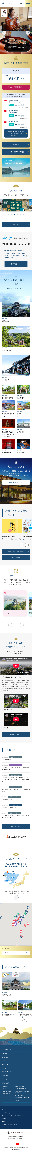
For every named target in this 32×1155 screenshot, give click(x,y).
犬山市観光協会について (8, 1113)
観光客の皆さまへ (16, 264)
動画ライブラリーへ (16, 734)
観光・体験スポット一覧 (16, 551)
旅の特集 (4, 1053)
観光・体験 (5, 1057)
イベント (4, 1061)
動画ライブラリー (7, 1093)
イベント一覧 (16, 558)
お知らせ (4, 1110)
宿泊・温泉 (5, 1075)
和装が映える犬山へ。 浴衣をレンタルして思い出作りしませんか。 (17, 48)
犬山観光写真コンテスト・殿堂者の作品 (22, 1092)
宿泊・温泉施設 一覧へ (16, 482)
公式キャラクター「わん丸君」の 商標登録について (14, 1116)
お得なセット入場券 (19, 1086)
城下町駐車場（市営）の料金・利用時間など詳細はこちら (16, 133)
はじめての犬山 (6, 1050)
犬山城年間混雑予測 (15, 87)
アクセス (4, 1079)
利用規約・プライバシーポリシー (10, 1124)
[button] (4, 33)
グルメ (4, 1068)
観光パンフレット (7, 1088)
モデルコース (5, 1064)
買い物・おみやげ (7, 1072)
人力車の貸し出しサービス (21, 1088)
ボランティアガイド (7, 1096)
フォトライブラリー (7, 1091)
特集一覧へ (16, 224)
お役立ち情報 (6, 1083)
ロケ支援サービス (19, 1095)
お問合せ (4, 1122)
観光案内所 (5, 1086)
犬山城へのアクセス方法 (16, 152)
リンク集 (17, 1100)
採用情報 (4, 1119)
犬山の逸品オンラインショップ (22, 1097)
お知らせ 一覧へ (16, 827)
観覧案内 (16, 144)
